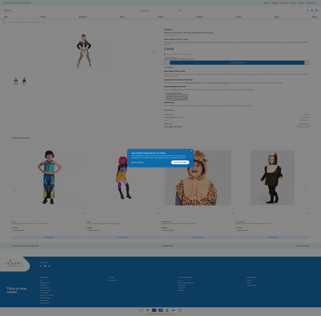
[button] (137, 162)
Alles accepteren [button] (180, 162)
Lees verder (182, 158)
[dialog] (160, 158)
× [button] (191, 150)
